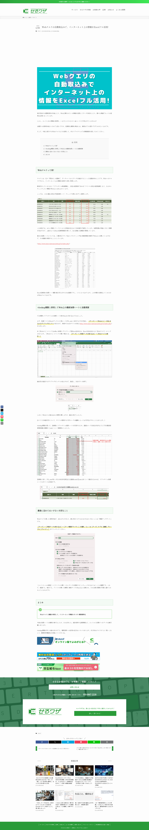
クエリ (39, 31)
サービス (42, 824)
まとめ (48, 154)
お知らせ (62, 824)
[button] (42, 742)
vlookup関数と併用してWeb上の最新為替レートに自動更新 (64, 149)
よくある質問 (69, 824)
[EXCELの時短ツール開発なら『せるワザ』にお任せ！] (35, 11)
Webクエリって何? (51, 146)
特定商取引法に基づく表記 (102, 824)
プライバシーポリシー (88, 824)
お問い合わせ (77, 824)
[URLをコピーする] (107, 742)
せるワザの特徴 (50, 824)
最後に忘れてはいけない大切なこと (57, 152)
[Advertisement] (74, 49)
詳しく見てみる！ (95, 713)
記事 (57, 824)
